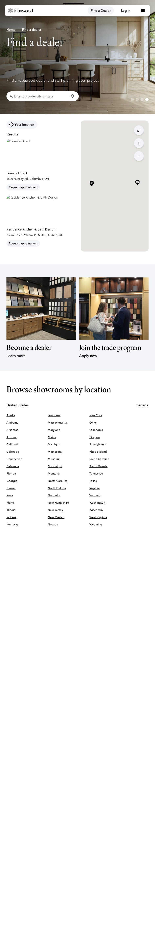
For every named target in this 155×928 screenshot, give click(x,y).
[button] (137, 183)
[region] (77, 57)
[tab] (132, 99)
